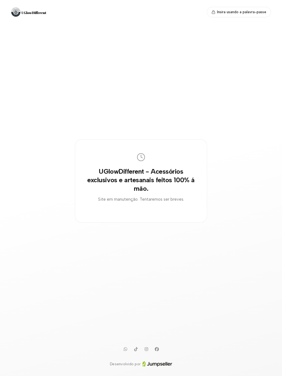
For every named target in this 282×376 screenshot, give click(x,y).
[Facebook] (157, 349)
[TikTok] (136, 349)
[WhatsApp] (125, 349)
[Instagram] (146, 349)
